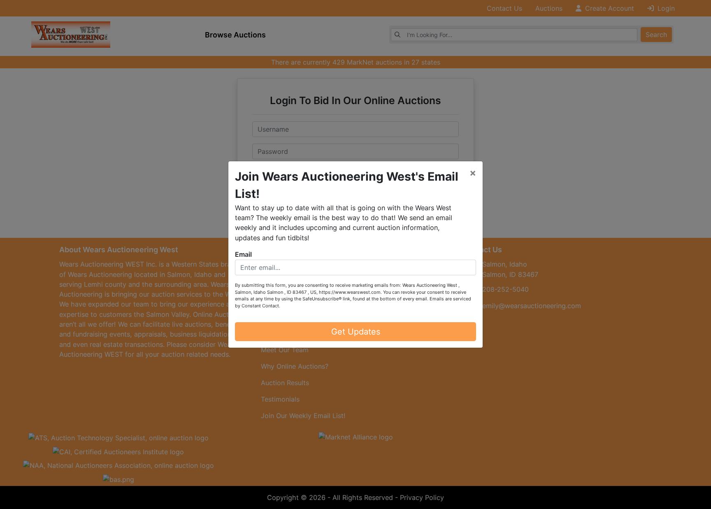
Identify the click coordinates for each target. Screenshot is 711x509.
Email (243, 254)
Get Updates (355, 332)
